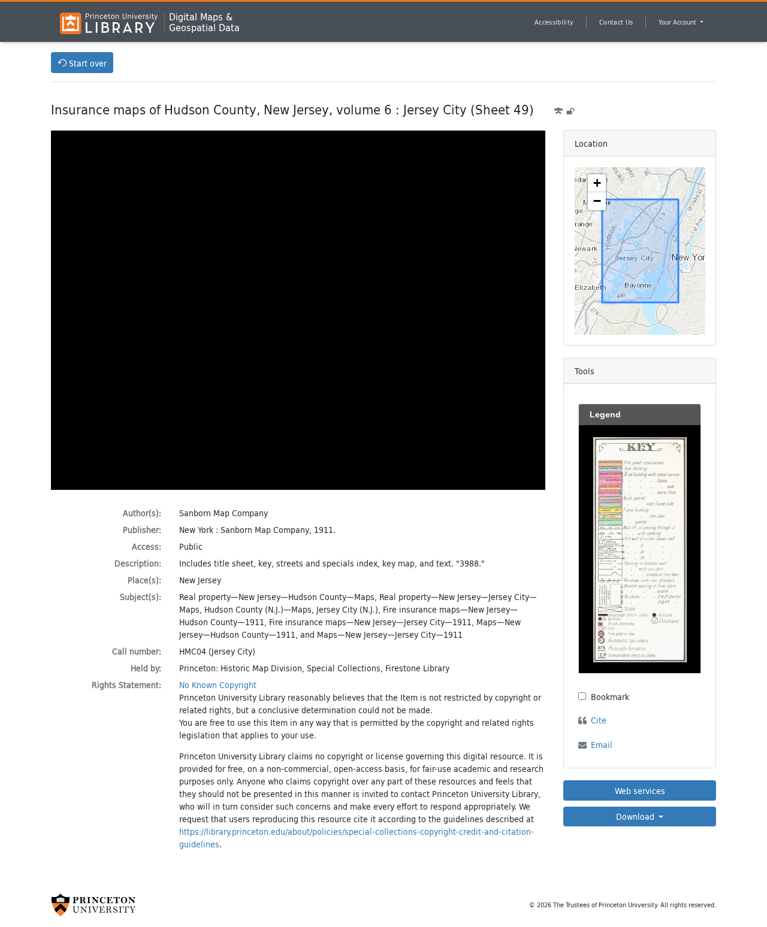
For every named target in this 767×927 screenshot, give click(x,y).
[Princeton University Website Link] (93, 905)
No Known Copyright (217, 684)
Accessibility (554, 22)
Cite (598, 720)
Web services (640, 790)
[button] (597, 183)
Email (601, 744)
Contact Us (616, 22)
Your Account (678, 22)
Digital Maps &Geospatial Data (204, 22)
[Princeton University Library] (109, 23)
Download (636, 816)
